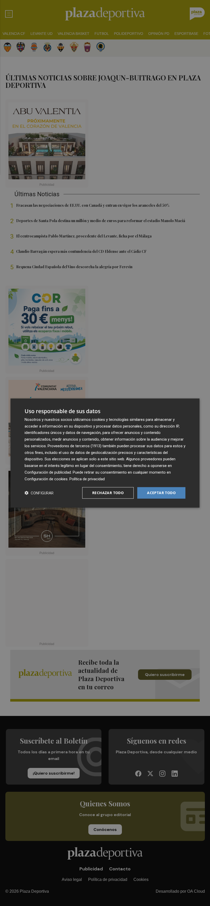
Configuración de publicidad (48, 472)
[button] (39, 493)
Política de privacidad (87, 478)
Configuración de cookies (46, 478)
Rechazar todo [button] (108, 492)
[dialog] (105, 453)
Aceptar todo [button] (161, 492)
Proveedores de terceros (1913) (74, 446)
